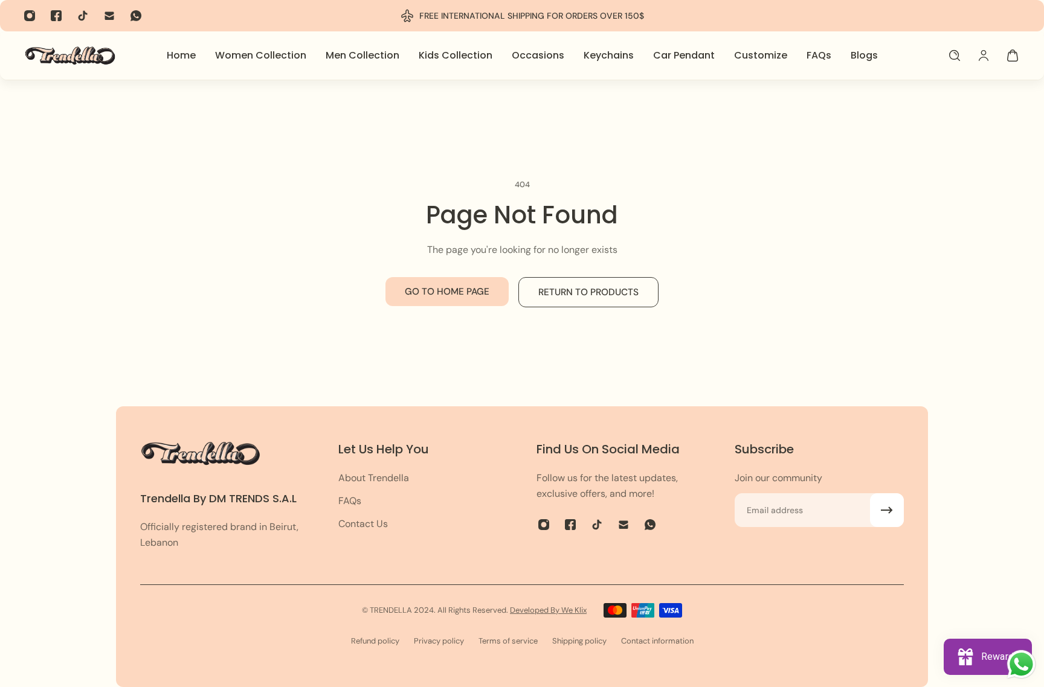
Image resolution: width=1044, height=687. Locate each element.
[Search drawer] (954, 55)
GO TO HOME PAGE (447, 292)
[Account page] (983, 55)
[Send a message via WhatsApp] (1021, 664)
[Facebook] (56, 15)
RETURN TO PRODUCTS (588, 292)
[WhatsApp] (136, 15)
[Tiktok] (82, 15)
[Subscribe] (887, 510)
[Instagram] (29, 15)
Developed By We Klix (548, 610)
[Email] (109, 15)
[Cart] (1012, 55)
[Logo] (70, 55)
